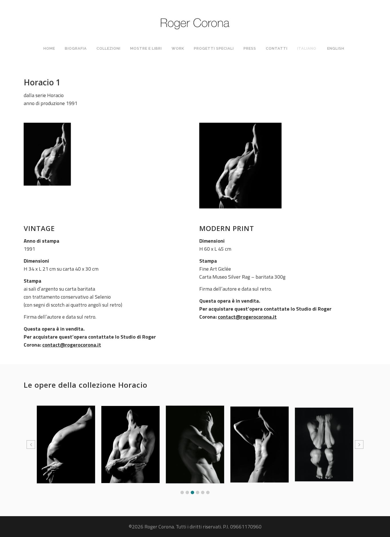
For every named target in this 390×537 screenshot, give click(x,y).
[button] (182, 492)
